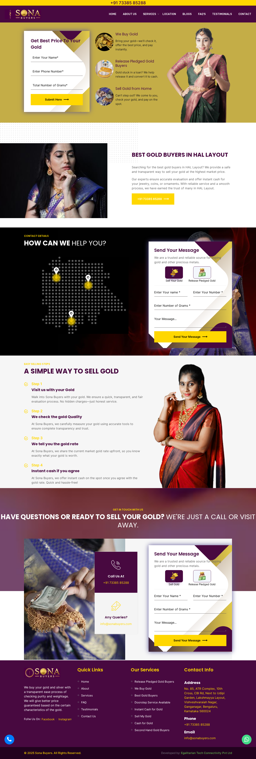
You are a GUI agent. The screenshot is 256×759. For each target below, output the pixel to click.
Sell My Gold (143, 716)
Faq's (202, 14)
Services (149, 14)
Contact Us (88, 716)
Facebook (48, 719)
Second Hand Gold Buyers (152, 730)
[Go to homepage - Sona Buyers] (23, 14)
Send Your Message (187, 336)
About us (129, 14)
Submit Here (53, 99)
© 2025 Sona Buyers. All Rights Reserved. (52, 753)
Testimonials (222, 14)
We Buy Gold (143, 688)
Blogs (187, 14)
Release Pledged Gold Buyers (154, 681)
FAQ (83, 702)
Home (112, 14)
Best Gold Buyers (146, 695)
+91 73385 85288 (128, 3)
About (85, 688)
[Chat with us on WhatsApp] (246, 739)
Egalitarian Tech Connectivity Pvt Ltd (206, 753)
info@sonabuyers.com (116, 624)
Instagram (65, 719)
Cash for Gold (144, 723)
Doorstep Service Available (152, 702)
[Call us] (9, 739)
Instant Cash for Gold (148, 709)
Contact (244, 14)
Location (169, 14)
